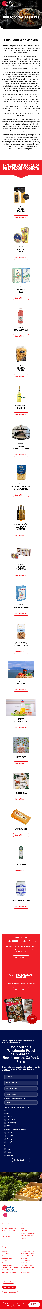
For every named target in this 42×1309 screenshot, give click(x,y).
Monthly (9, 1139)
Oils (7, 1113)
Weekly (9, 1133)
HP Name (2, 1031)
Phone (8, 1152)
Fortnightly (10, 1136)
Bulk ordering (11, 1123)
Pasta (8, 1110)
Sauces (9, 1116)
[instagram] (5, 1215)
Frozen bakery (11, 1120)
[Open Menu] (38, 4)
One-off (9, 1142)
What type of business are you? (15, 1099)
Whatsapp (9, 1155)
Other (8, 1126)
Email (8, 1149)
